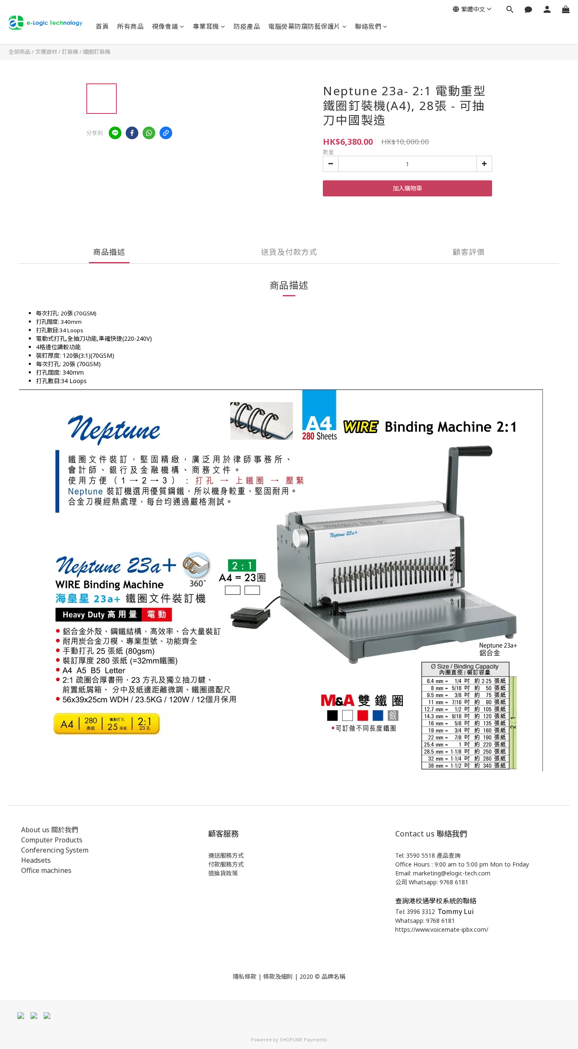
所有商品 (130, 26)
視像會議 (165, 26)
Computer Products (52, 840)
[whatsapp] (149, 133)
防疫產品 (247, 26)
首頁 (102, 26)
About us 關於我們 (49, 829)
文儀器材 (46, 51)
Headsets (36, 860)
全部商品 (19, 51)
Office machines (46, 870)
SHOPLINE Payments (303, 1039)
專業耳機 (206, 26)
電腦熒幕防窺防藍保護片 (304, 26)
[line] (115, 133)
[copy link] (166, 133)
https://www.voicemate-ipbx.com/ (441, 929)
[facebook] (132, 133)
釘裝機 (70, 51)
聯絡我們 (368, 26)
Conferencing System (54, 850)
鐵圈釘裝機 (96, 51)
